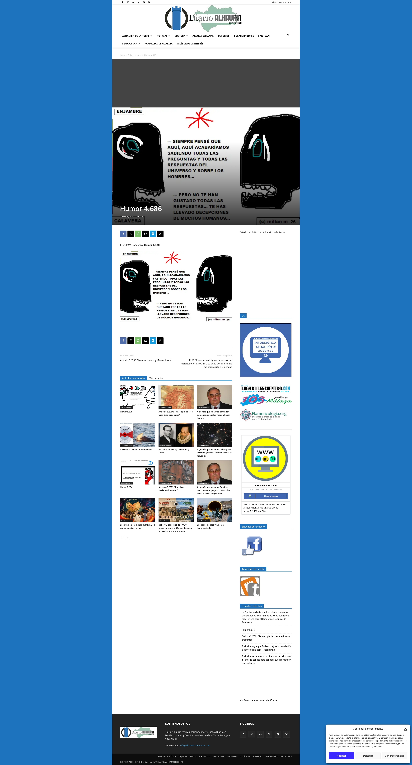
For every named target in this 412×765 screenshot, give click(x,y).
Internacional (218, 756)
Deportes (223, 35)
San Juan (264, 35)
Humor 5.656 (126, 487)
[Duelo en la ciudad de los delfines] (137, 435)
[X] (138, 2)
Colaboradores (244, 35)
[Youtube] (143, 2)
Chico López (164, 521)
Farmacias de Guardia (159, 43)
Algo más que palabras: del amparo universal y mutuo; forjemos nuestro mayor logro (214, 452)
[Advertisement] (206, 83)
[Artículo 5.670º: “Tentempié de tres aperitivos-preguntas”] (176, 397)
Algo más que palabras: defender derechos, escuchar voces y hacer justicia (213, 415)
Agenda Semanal (203, 35)
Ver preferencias (394, 755)
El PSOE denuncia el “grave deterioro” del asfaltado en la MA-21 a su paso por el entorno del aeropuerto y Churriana (206, 363)
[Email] (145, 234)
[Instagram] (127, 2)
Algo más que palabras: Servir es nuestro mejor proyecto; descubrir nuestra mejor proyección (213, 490)
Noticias (162, 35)
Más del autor (156, 378)
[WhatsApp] (138, 234)
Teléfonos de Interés (190, 43)
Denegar (368, 755)
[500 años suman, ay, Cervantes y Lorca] (176, 435)
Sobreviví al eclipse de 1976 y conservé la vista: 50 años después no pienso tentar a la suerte (175, 528)
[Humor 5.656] (137, 472)
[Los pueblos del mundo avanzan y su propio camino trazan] (137, 510)
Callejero (257, 756)
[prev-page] (122, 538)
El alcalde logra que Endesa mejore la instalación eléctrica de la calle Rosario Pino (266, 648)
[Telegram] (153, 234)
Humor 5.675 (126, 412)
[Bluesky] (149, 2)
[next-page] (127, 538)
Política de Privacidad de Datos (278, 756)
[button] (405, 728)
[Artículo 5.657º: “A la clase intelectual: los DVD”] (176, 472)
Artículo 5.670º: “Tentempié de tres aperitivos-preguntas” (266, 638)
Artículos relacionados (133, 378)
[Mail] (133, 2)
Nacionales (232, 756)
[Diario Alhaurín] (206, 18)
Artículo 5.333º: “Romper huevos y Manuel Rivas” (146, 360)
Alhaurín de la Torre (135, 35)
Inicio (122, 55)
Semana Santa (131, 43)
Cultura (180, 35)
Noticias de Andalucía (200, 756)
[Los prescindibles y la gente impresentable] (214, 510)
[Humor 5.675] (137, 397)
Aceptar (341, 755)
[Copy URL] (160, 234)
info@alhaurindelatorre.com (195, 745)
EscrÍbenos (245, 756)
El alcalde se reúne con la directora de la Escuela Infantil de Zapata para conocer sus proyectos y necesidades (266, 659)
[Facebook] (122, 2)
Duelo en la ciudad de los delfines (136, 449)
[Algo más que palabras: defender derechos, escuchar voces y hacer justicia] (214, 397)
